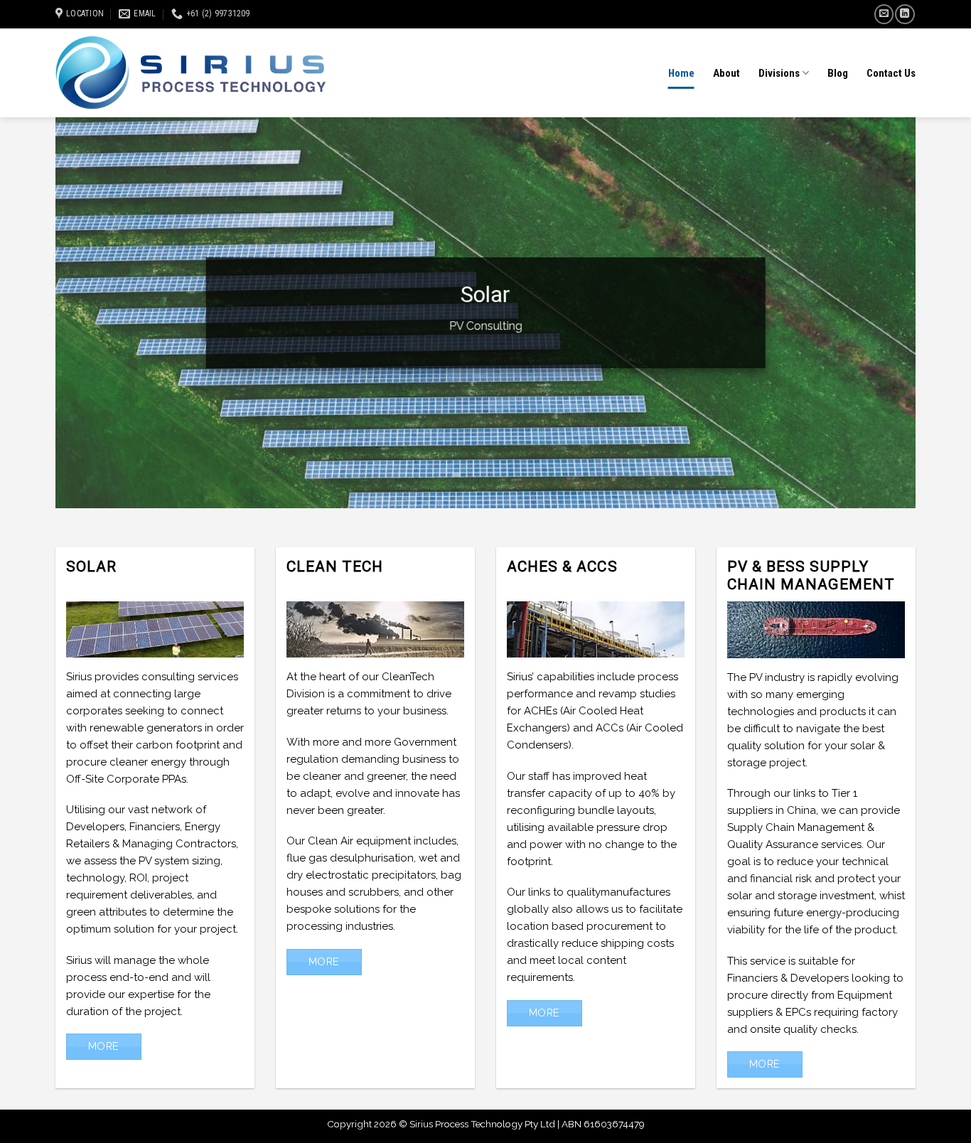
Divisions (779, 73)
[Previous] (90, 313)
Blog (837, 73)
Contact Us (891, 73)
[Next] (881, 313)
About (726, 73)
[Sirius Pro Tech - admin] (190, 72)
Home (681, 73)
